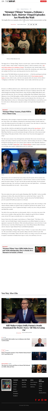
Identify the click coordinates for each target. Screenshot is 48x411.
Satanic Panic (16, 144)
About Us (15, 382)
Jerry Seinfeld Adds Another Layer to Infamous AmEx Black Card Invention (16, 339)
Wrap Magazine (41, 381)
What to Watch (5, 363)
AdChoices (32, 386)
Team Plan (24, 384)
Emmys (40, 388)
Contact (14, 386)
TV (30, 9)
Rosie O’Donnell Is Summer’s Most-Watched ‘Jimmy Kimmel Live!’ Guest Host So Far (16, 353)
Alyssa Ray (19, 332)
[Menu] (3, 1)
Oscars (40, 390)
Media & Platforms (24, 9)
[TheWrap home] (10, 1)
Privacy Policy (33, 384)
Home (18, 9)
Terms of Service (33, 382)
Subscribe (43, 1)
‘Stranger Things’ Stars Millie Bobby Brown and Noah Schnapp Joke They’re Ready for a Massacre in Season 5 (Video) (17, 250)
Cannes (40, 383)
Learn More (24, 386)
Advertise (15, 384)
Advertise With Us (42, 392)
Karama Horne (13, 24)
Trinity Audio (13, 58)
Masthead (15, 391)
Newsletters (15, 393)
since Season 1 (38, 128)
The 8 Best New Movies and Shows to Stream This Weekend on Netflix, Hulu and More (16, 366)
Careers (14, 389)
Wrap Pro (24, 380)
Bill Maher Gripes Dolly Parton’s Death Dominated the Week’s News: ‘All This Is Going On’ (24, 327)
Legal (32, 380)
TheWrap (15, 380)
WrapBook (15, 395)
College (40, 386)
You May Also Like (10, 293)
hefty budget (8, 69)
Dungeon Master (27, 144)
